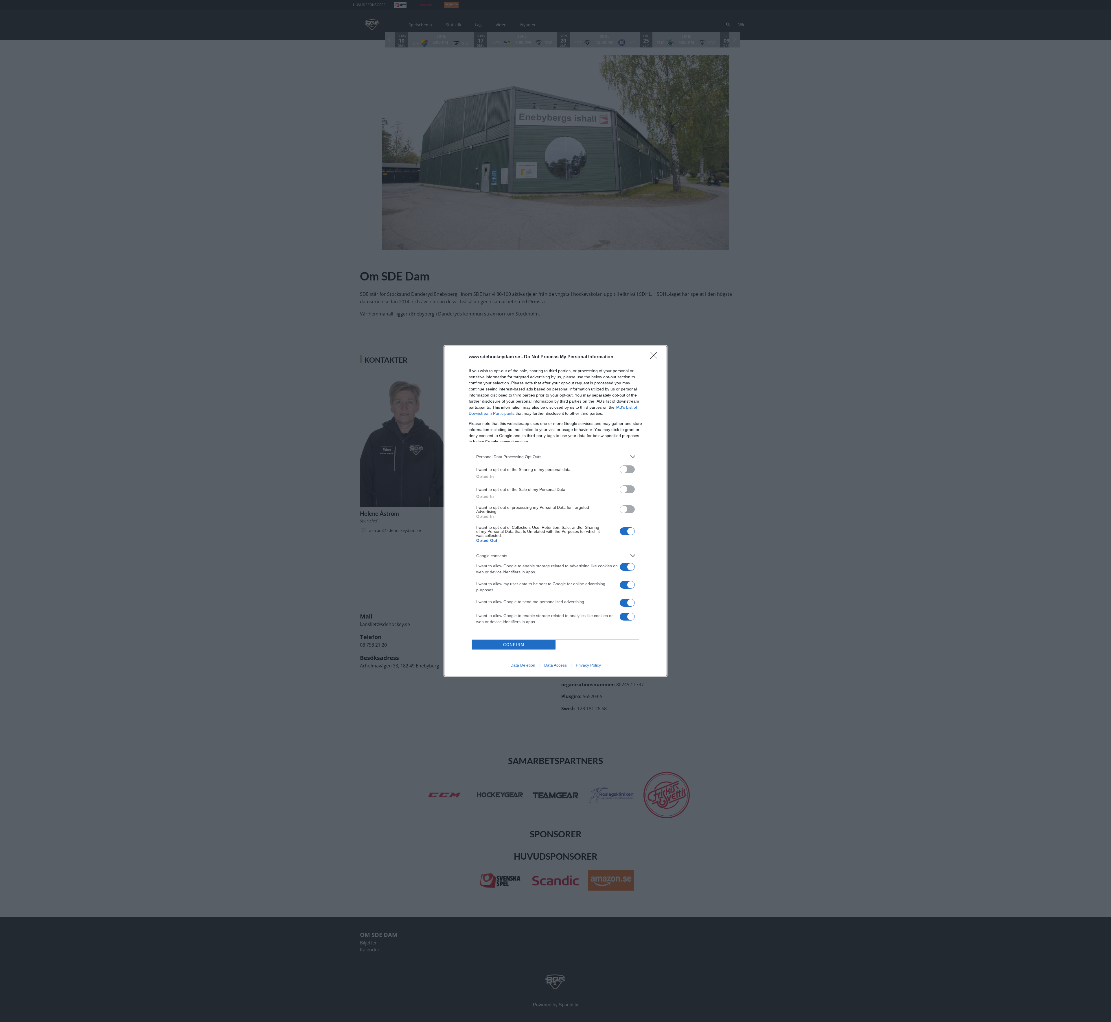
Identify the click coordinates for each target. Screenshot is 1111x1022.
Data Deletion (522, 665)
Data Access (555, 665)
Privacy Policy (588, 665)
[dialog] (555, 511)
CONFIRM (514, 645)
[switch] (627, 469)
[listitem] (555, 457)
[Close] (655, 357)
